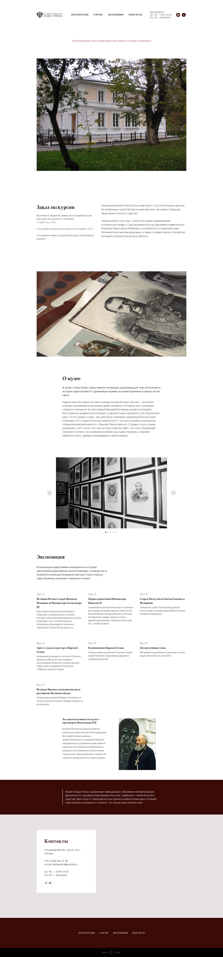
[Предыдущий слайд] (49, 492)
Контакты (135, 15)
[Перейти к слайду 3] (110, 532)
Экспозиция (116, 15)
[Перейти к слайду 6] (117, 532)
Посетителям (79, 15)
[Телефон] (184, 15)
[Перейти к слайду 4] (112, 532)
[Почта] (178, 15)
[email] (50, 883)
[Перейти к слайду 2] (108, 532)
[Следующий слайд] (173, 492)
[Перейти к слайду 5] (115, 532)
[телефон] (46, 883)
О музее (98, 15)
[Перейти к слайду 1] (105, 532)
